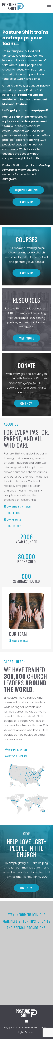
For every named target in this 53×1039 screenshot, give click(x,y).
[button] (38, 6)
